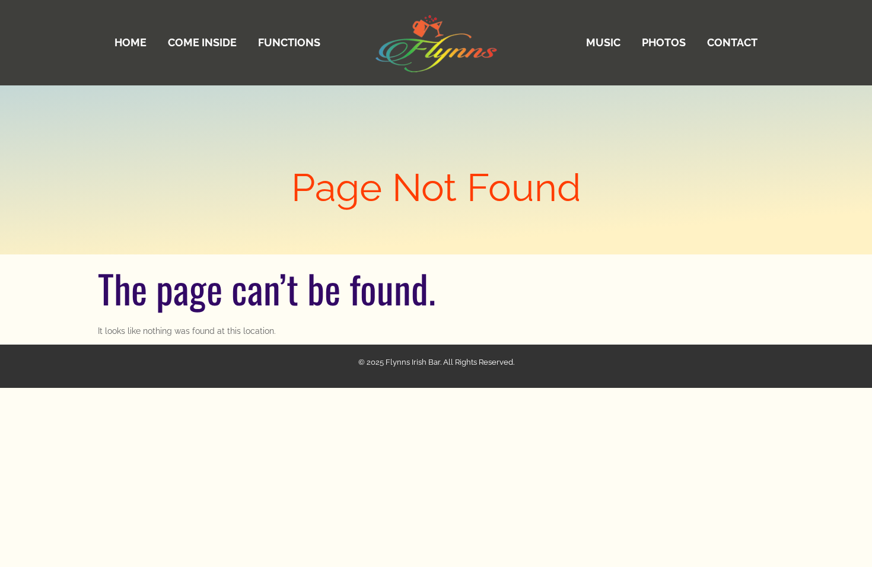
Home (130, 42)
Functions (289, 42)
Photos (664, 42)
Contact (732, 42)
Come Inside (202, 42)
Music (603, 42)
